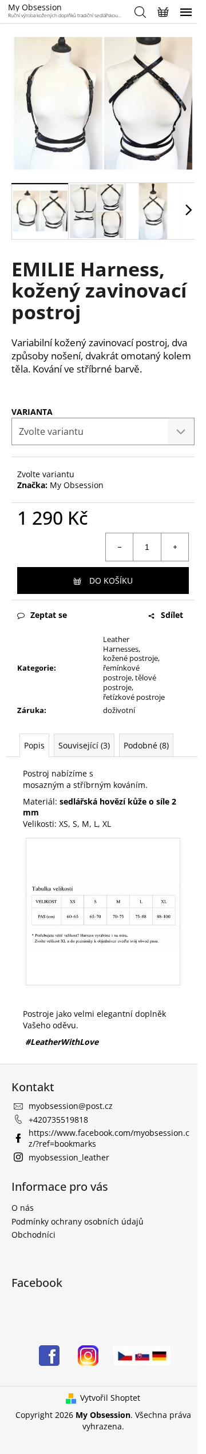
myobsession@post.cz (71, 1105)
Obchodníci (33, 1234)
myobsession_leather (69, 1157)
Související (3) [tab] (84, 745)
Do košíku (111, 580)
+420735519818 (58, 1119)
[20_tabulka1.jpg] (103, 876)
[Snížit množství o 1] (119, 547)
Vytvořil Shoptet (110, 1397)
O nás (22, 1207)
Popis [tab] (34, 745)
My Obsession (77, 485)
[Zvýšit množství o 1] (174, 547)
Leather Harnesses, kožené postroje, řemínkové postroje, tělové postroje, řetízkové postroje (134, 668)
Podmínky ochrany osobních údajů (77, 1221)
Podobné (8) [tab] (146, 745)
